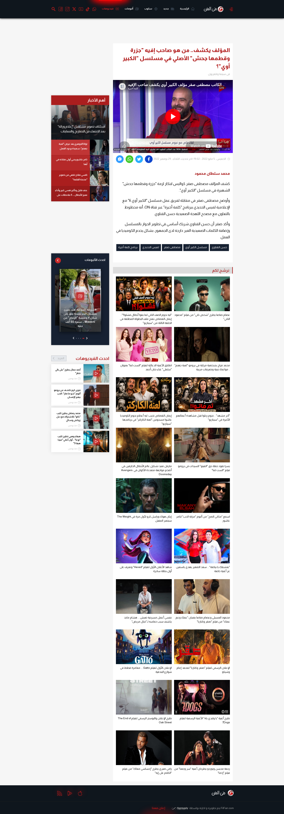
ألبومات (129, 8)
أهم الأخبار (96, 100)
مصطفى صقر (172, 247)
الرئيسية (184, 8)
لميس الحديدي (150, 247)
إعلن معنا (158, 808)
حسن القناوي (219, 247)
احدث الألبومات (95, 259)
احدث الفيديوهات (83, 358)
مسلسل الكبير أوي (196, 247)
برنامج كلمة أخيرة (128, 247)
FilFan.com (227, 808)
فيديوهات (108, 8)
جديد (166, 8)
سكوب (148, 8)
